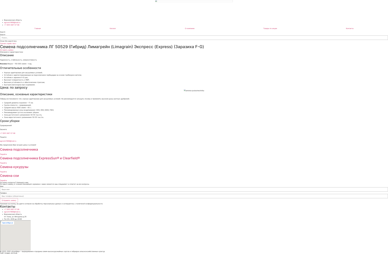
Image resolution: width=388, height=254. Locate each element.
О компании (190, 28)
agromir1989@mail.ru (8, 141)
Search (2, 34)
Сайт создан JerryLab (8, 253)
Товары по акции (270, 28)
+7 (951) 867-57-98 (7, 133)
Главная (37, 28)
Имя (1, 186)
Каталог (113, 28)
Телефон (3, 193)
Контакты (350, 28)
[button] (194, 32)
